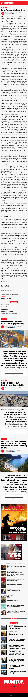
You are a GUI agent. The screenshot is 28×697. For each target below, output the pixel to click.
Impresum (14, 690)
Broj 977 (12, 290)
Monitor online (11, 13)
